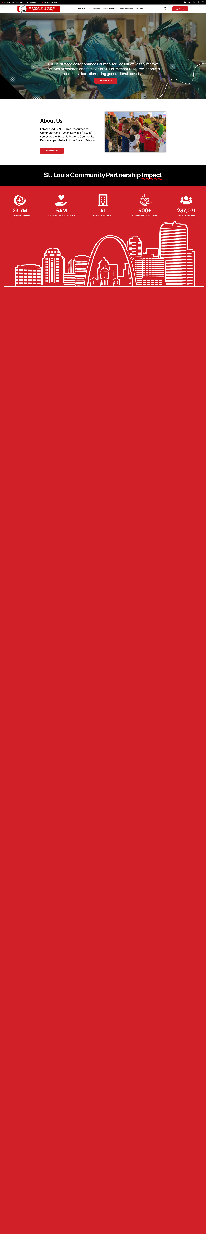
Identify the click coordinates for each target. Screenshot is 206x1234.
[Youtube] (189, 2)
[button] (165, 9)
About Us (81, 9)
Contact (139, 9)
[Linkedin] (198, 2)
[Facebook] (185, 2)
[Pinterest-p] (194, 2)
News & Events (109, 9)
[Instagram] (203, 2)
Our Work (94, 9)
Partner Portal (125, 9)
